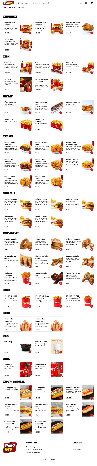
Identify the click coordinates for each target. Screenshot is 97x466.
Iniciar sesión (77, 449)
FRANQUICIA (12, 8)
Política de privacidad (33, 452)
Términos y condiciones (34, 449)
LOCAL (5, 8)
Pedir (74, 447)
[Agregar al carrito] (30, 33)
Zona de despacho (32, 447)
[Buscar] (81, 3)
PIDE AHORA (21, 8)
